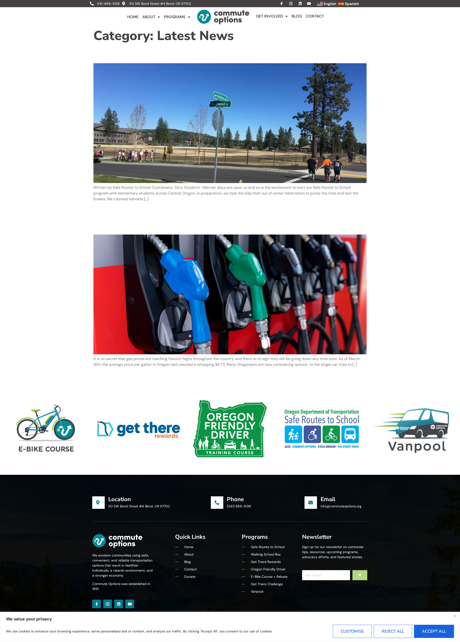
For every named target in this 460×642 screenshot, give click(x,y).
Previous (104, 375)
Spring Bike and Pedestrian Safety (185, 53)
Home (132, 16)
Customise (352, 631)
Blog (297, 16)
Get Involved (269, 16)
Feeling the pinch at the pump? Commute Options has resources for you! (229, 218)
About (148, 16)
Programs (174, 16)
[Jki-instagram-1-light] (107, 604)
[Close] (455, 616)
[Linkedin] (118, 604)
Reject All (393, 631)
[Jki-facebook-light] (96, 604)
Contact (315, 16)
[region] (230, 627)
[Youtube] (129, 604)
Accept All (434, 631)
